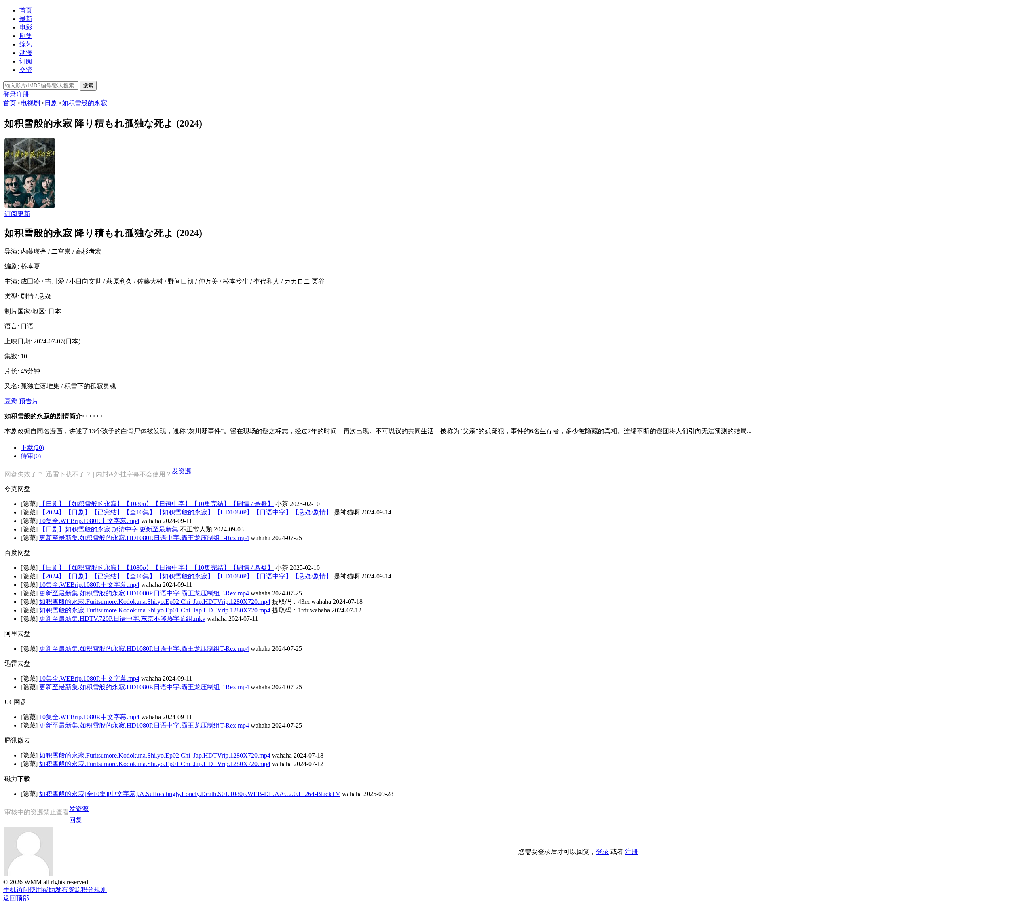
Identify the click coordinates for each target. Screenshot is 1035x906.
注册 (22, 94)
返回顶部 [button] (16, 898)
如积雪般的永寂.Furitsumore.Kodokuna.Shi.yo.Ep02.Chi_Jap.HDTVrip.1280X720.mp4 (154, 601)
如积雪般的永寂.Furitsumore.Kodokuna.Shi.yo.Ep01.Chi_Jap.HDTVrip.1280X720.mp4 (154, 610)
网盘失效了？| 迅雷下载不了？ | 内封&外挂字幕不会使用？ (88, 474)
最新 (25, 18)
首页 (25, 10)
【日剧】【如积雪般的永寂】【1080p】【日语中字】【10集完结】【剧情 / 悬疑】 (156, 503)
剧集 (25, 35)
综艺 (25, 44)
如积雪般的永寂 (84, 102)
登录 (9, 94)
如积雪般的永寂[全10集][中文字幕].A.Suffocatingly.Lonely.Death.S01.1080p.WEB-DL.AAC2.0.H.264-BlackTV (189, 793)
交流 (25, 69)
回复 (75, 820)
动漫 (25, 52)
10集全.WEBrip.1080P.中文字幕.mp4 (89, 520)
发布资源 (68, 889)
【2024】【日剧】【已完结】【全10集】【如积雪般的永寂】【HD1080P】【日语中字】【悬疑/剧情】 (186, 512)
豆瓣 (10, 401)
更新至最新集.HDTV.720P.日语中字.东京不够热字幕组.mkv (122, 618)
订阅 (25, 61)
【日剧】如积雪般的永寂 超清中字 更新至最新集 (108, 529)
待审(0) (31, 456)
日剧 (50, 102)
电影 (25, 27)
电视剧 (30, 102)
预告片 (28, 401)
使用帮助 (42, 889)
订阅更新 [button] (17, 213)
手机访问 (16, 889)
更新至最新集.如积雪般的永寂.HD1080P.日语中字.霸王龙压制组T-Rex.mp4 (144, 537)
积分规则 (94, 889)
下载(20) (32, 447)
